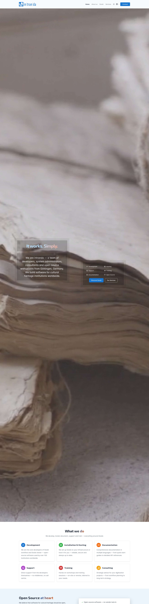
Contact (125, 4)
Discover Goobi (96, 280)
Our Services (111, 280)
